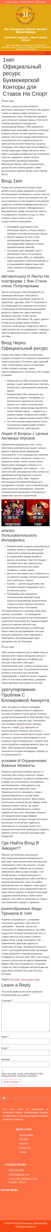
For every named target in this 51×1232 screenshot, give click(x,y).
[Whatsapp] (27, 1197)
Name (5, 1037)
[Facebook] (16, 1197)
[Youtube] (6, 1197)
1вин (37, 979)
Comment (7, 1001)
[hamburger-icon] (48, 53)
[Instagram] (38, 1197)
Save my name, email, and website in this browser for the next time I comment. (22, 1075)
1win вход (14, 979)
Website (5, 1059)
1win (22, 727)
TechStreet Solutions (25, 1226)
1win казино (27, 979)
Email (5, 1048)
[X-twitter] (6, 1205)
